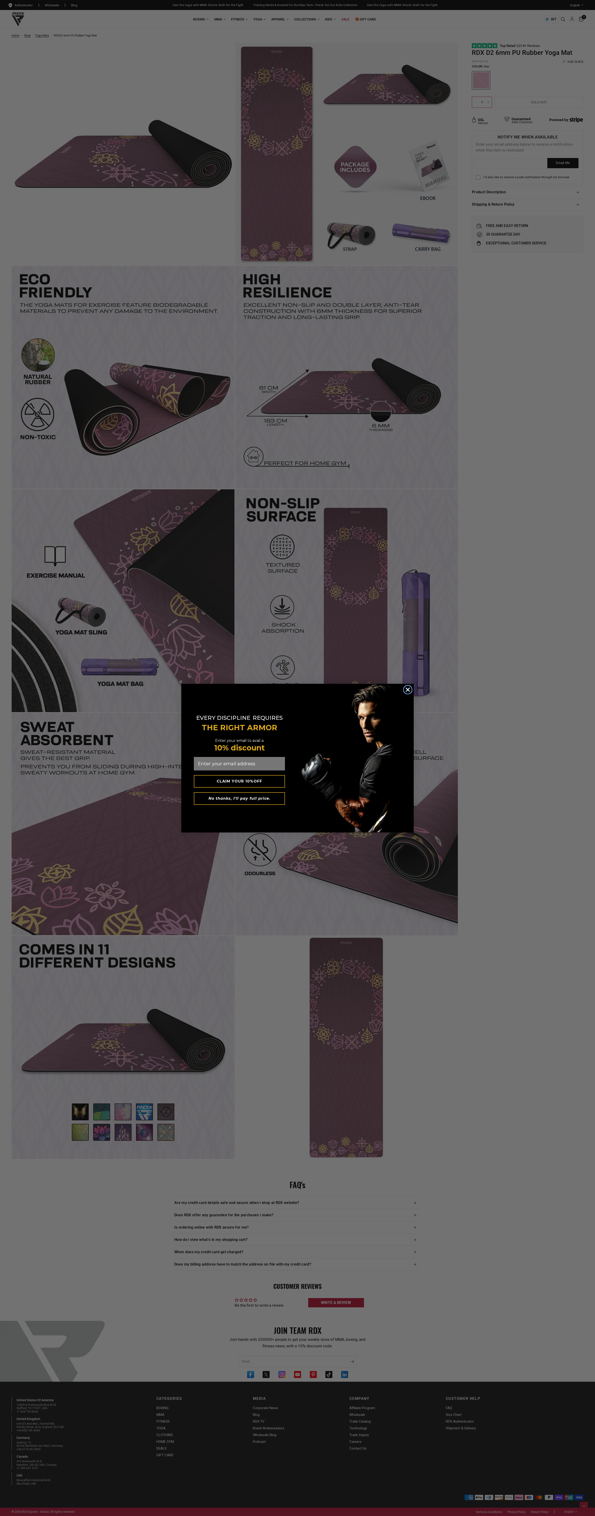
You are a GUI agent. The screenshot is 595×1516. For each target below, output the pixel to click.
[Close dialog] (408, 690)
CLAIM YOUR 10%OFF (239, 781)
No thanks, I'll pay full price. (239, 798)
